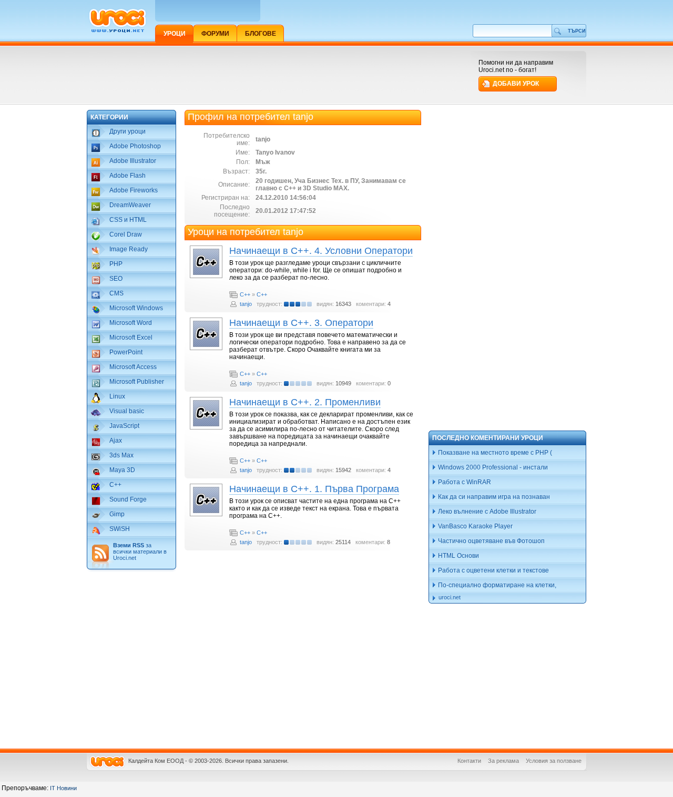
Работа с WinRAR (463, 482)
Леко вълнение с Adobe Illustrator (486, 511)
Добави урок (516, 83)
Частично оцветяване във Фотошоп (490, 541)
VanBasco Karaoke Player (474, 526)
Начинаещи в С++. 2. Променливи (305, 402)
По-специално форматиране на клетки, (496, 585)
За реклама (503, 761)
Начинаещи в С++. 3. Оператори (301, 323)
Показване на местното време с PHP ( (494, 452)
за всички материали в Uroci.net (140, 551)
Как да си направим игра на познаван (493, 496)
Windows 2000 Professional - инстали (492, 467)
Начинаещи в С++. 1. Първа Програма (314, 489)
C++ (245, 294)
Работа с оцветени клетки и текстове (492, 570)
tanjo (246, 304)
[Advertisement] (278, 74)
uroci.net (450, 597)
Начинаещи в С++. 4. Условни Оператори (321, 251)
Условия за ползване (554, 761)
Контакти (469, 761)
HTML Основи (457, 555)
